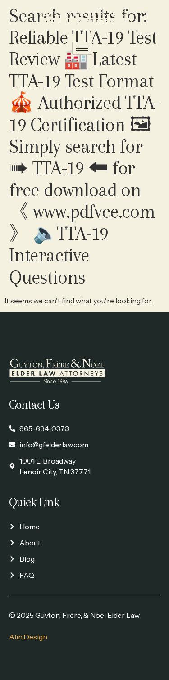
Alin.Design (28, 636)
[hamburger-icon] (82, 48)
